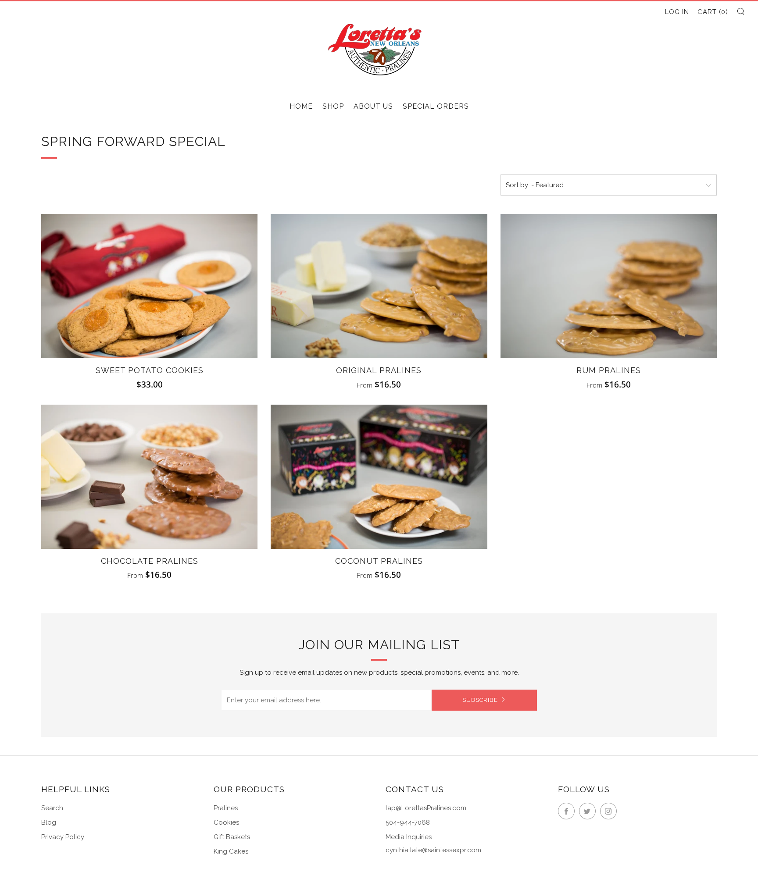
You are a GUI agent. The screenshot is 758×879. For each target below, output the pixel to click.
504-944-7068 (408, 822)
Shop (333, 106)
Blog (48, 822)
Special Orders (436, 106)
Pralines (226, 808)
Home (301, 106)
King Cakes (231, 851)
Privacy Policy (62, 837)
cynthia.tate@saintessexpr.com (433, 850)
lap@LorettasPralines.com (426, 808)
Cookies (226, 822)
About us (373, 106)
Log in (677, 12)
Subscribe (480, 700)
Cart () (712, 12)
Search (52, 808)
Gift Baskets (232, 837)
